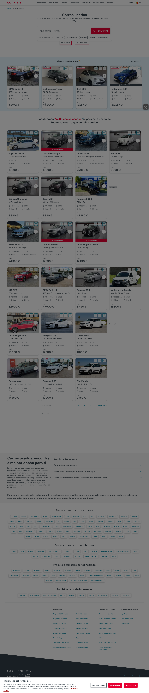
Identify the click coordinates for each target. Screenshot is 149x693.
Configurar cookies (98, 685)
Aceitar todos (131, 685)
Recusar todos (115, 685)
